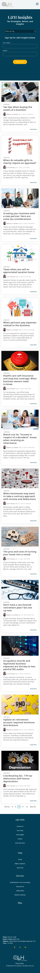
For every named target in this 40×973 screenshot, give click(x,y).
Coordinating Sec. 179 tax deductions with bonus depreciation (17, 778)
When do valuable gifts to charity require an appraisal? (19, 162)
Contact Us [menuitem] (20, 826)
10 (19, 807)
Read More (33, 129)
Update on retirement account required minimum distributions (19, 722)
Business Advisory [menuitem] (20, 895)
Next (32, 807)
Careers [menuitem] (20, 839)
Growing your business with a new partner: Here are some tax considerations (19, 216)
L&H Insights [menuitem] (20, 835)
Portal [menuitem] (20, 859)
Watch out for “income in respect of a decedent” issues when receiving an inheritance (20, 439)
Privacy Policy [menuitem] (19, 963)
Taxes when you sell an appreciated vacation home (18, 271)
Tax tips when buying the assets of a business (17, 108)
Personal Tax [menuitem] (20, 886)
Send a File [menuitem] (20, 868)
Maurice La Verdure (12, 114)
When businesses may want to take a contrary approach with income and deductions (19, 496)
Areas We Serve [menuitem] (20, 843)
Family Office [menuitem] (20, 891)
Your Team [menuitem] (20, 830)
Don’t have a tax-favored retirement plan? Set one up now (17, 607)
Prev (8, 807)
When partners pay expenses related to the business (19, 324)
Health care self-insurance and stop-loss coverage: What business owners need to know (20, 380)
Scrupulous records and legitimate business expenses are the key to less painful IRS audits (19, 665)
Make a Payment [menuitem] (20, 863)
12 (27, 807)
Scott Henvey (11, 167)
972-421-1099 (12, 937)
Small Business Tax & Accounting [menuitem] (20, 882)
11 (23, 807)
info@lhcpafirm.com (13, 939)
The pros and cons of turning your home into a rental (19, 553)
